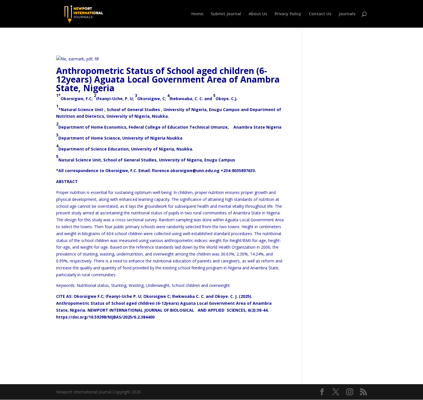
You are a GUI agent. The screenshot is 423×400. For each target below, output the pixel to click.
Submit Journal (226, 14)
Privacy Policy (288, 14)
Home (197, 14)
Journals (347, 14)
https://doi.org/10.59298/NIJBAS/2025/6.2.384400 (105, 317)
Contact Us (320, 14)
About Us (258, 14)
